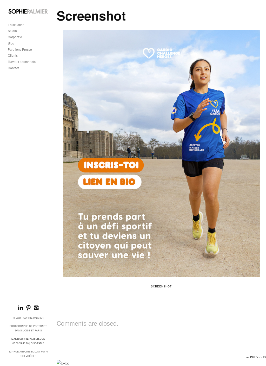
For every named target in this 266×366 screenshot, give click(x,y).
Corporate (15, 37)
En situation (16, 25)
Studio (12, 31)
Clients (13, 55)
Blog (11, 43)
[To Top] (63, 363)
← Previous (256, 357)
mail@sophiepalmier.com (28, 339)
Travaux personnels (22, 62)
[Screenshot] (161, 153)
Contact (13, 68)
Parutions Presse (20, 50)
